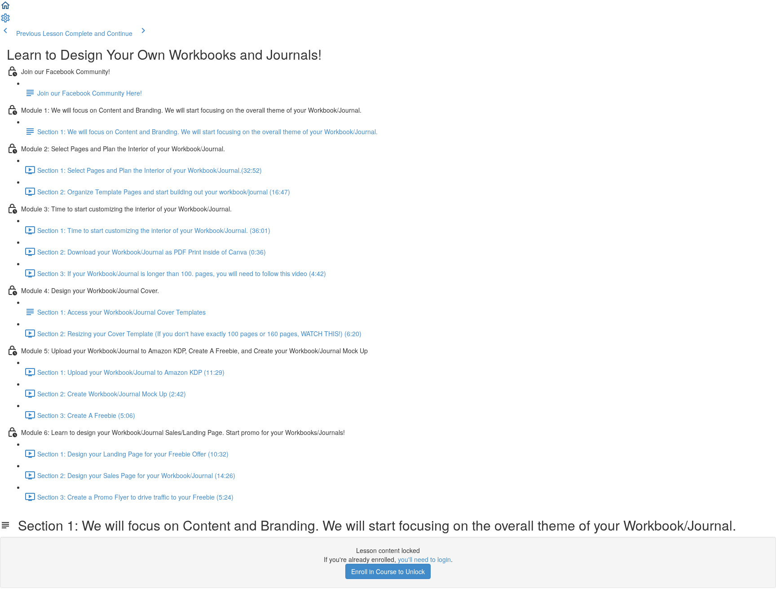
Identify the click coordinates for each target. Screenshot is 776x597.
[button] (5, 8)
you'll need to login (424, 559)
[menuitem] (5, 20)
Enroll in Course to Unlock (388, 571)
